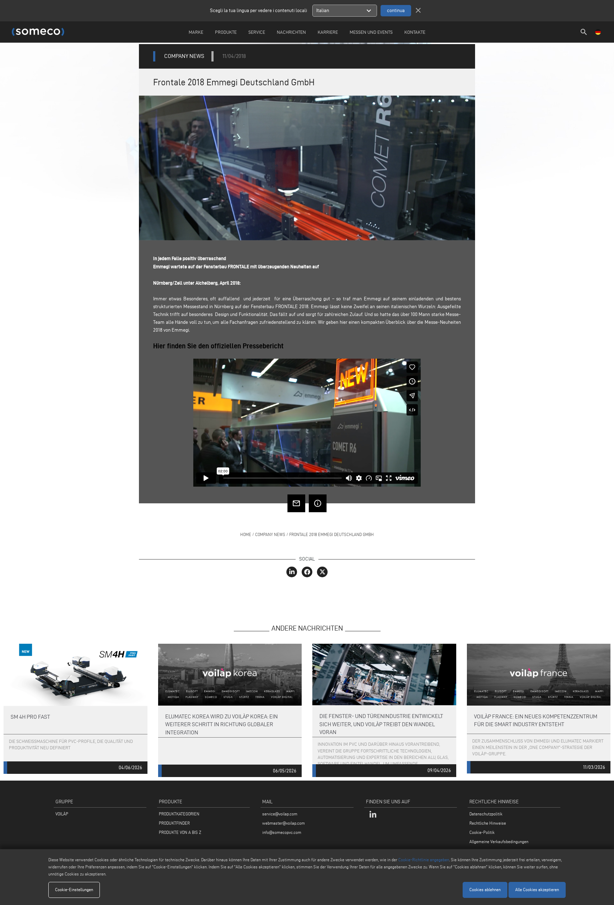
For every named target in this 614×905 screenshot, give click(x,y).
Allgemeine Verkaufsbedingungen (498, 841)
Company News (270, 534)
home (245, 534)
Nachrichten (291, 32)
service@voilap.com (279, 814)
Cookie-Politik (482, 832)
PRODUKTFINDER (174, 823)
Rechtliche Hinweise (487, 823)
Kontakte (414, 32)
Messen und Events (371, 32)
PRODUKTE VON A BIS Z (180, 832)
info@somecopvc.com (281, 832)
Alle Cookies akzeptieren (537, 889)
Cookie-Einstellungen (74, 889)
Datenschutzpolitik (485, 814)
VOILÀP (61, 814)
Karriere (328, 32)
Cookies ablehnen (485, 889)
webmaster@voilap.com (283, 823)
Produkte (226, 32)
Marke (196, 32)
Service (256, 32)
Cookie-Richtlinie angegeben (423, 859)
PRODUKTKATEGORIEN (179, 814)
